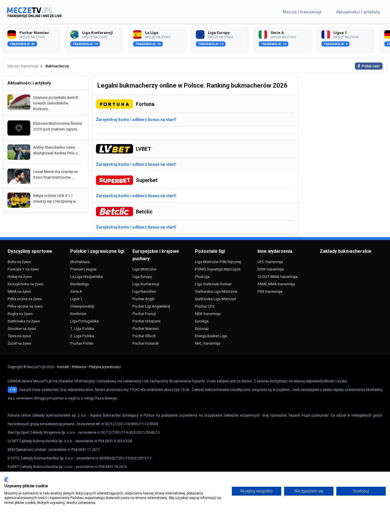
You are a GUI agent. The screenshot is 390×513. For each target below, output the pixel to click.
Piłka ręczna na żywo (25, 306)
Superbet (147, 180)
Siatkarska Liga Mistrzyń (215, 298)
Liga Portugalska (84, 321)
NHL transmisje (207, 343)
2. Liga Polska (82, 336)
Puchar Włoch (144, 336)
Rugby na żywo (20, 313)
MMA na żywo (19, 291)
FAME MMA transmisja (276, 284)
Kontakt (63, 367)
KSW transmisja (271, 269)
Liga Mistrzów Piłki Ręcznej (218, 261)
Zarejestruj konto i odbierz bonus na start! (136, 119)
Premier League (83, 269)
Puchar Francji (144, 313)
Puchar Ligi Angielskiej (151, 306)
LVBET (143, 149)
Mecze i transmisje (302, 12)
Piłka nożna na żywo (25, 298)
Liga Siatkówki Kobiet (213, 284)
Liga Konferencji (145, 284)
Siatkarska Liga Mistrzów (216, 291)
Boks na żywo (19, 261)
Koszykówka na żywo (26, 284)
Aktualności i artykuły (358, 12)
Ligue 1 (76, 298)
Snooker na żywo (22, 328)
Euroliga (201, 321)
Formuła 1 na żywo (23, 269)
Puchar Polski (81, 343)
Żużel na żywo (19, 343)
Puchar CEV (205, 306)
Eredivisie (78, 313)
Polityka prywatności (105, 367)
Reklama (79, 367)
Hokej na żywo (20, 276)
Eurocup (202, 328)
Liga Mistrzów (144, 269)
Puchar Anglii (143, 298)
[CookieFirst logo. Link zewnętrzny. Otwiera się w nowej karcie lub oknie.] (6, 479)
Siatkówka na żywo (24, 321)
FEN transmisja (270, 291)
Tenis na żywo (19, 336)
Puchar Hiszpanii (146, 321)
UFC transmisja (270, 261)
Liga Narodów (144, 291)
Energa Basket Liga (211, 336)
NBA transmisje (208, 313)
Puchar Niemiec (145, 328)
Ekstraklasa (80, 261)
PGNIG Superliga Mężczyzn (217, 269)
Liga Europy (142, 276)
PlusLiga (202, 276)
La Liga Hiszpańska (86, 276)
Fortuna (145, 104)
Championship (82, 306)
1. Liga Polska (82, 328)
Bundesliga (79, 284)
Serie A (76, 291)
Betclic (144, 212)
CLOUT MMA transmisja (277, 276)
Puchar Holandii (145, 343)
